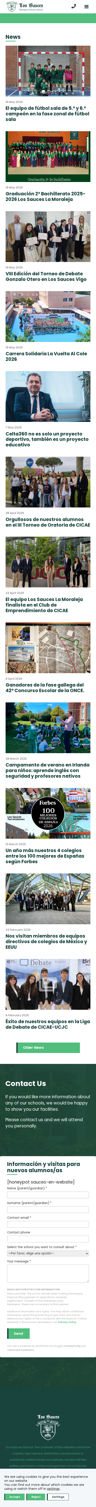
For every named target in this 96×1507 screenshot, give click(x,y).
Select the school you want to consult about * (42, 1247)
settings (53, 1489)
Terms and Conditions (20, 1350)
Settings (58, 1497)
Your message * (19, 1261)
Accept (14, 1497)
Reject (36, 1497)
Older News (33, 1047)
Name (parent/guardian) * (27, 1188)
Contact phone (18, 1232)
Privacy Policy (67, 1322)
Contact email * (19, 1218)
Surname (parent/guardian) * (29, 1203)
